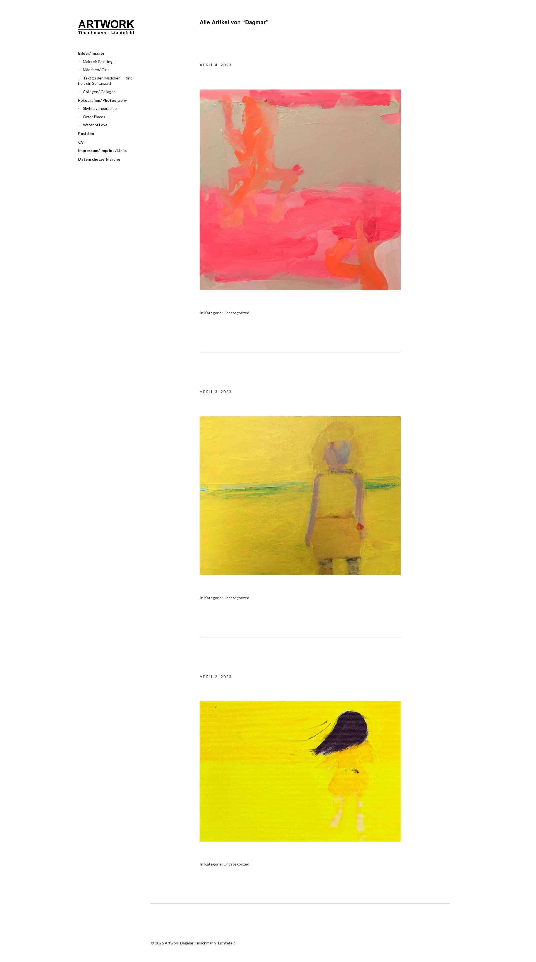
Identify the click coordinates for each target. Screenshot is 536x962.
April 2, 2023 (216, 676)
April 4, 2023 (216, 64)
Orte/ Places (94, 116)
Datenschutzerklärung (99, 159)
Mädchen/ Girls (96, 69)
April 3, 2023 (216, 391)
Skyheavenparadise (100, 108)
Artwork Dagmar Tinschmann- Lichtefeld (106, 29)
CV (81, 142)
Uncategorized (236, 312)
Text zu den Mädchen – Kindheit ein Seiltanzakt (106, 81)
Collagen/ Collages (99, 91)
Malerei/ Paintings (98, 61)
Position (86, 133)
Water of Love (95, 124)
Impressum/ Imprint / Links (102, 150)
